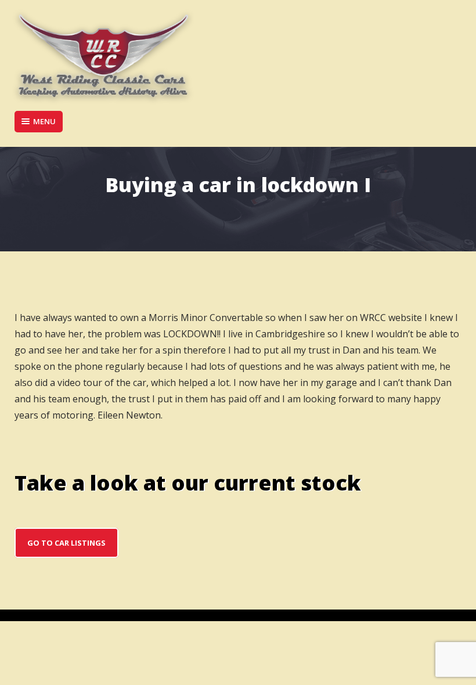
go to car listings (66, 543)
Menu (44, 121)
